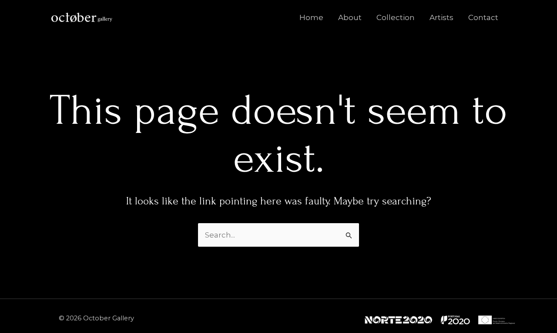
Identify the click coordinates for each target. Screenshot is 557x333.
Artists (441, 17)
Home (311, 17)
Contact (483, 17)
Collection (395, 17)
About (350, 17)
